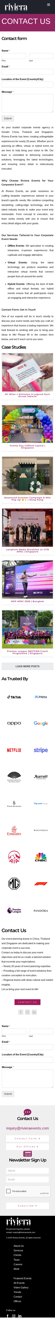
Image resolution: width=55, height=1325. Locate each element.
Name (6, 50)
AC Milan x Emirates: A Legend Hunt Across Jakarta (27, 395)
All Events (19, 1283)
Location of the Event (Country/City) (22, 79)
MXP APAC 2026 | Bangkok (27, 601)
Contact (18, 1296)
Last (31, 60)
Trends (17, 1292)
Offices (17, 1301)
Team (17, 1260)
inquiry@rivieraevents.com (27, 1128)
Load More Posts (28, 666)
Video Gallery (21, 1287)
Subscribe (26, 1205)
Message (8, 92)
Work (16, 1269)
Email (6, 66)
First (4, 60)
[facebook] (20, 1012)
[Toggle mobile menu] (48, 4)
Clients (17, 1255)
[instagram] (27, 1012)
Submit (8, 118)
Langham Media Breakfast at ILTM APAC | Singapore (27, 550)
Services (18, 1250)
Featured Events (22, 1278)
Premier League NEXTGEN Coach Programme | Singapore (27, 652)
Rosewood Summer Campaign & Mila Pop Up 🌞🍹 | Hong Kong (27, 498)
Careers (18, 1264)
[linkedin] (34, 1012)
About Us (19, 1246)
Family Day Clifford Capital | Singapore (27, 446)
